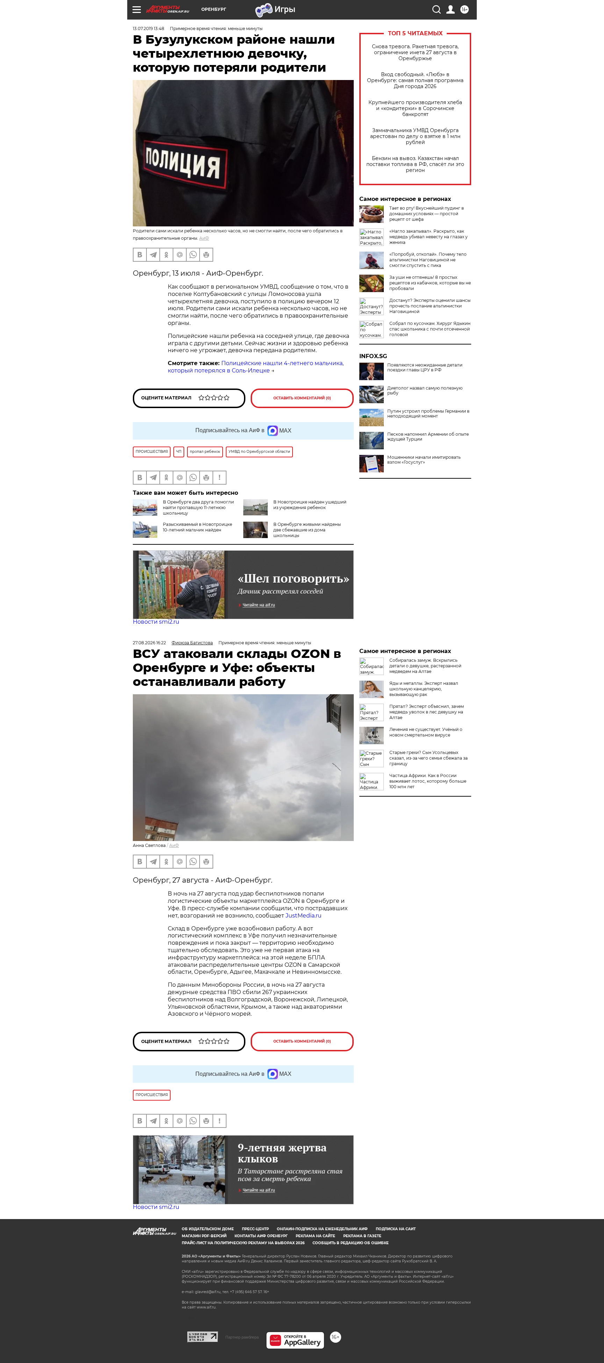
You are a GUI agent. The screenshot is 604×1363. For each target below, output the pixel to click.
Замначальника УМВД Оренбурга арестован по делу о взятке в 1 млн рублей (415, 136)
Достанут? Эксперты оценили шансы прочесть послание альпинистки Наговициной (429, 306)
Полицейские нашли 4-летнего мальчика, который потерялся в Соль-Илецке (256, 367)
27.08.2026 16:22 (149, 642)
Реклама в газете (362, 1236)
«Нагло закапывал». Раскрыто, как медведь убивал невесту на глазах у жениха (428, 237)
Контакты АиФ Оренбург (261, 1236)
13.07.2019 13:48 (148, 28)
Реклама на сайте (315, 1236)
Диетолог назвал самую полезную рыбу (424, 391)
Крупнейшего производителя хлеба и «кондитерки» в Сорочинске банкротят (415, 108)
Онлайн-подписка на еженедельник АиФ (322, 1229)
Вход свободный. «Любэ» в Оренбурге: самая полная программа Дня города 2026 (415, 80)
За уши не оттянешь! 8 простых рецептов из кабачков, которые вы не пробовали (430, 283)
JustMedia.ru (304, 915)
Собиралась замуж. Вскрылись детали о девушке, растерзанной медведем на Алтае (425, 666)
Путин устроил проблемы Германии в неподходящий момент (428, 414)
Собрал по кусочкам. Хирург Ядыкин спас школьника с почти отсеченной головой (429, 329)
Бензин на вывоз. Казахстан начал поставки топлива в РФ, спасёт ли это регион (415, 164)
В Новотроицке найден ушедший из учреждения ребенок (309, 504)
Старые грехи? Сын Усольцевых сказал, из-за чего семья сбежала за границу (428, 758)
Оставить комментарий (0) (302, 398)
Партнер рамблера (242, 1337)
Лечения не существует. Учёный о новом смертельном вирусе (425, 732)
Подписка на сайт (396, 1229)
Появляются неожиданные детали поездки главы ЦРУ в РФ (424, 367)
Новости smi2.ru (156, 621)
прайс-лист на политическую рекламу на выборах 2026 (243, 1243)
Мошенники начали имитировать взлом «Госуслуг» (424, 460)
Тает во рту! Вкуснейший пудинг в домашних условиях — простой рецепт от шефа (426, 213)
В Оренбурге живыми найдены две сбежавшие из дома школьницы (307, 530)
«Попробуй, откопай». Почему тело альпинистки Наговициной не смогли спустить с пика (428, 260)
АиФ (204, 238)
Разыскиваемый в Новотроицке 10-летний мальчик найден (197, 527)
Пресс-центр (255, 1229)
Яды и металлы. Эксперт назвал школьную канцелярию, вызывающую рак (423, 689)
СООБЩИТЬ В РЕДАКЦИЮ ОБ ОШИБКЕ (350, 1243)
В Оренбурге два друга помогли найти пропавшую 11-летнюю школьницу (198, 507)
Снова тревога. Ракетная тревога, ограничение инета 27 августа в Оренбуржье (415, 52)
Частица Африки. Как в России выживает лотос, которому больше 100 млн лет (427, 781)
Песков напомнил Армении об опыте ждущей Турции (428, 437)
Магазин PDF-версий (204, 1236)
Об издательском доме (208, 1229)
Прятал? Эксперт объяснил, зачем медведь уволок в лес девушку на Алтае (426, 712)
